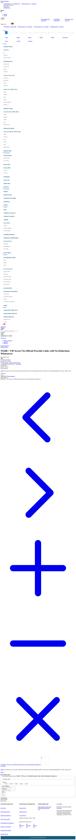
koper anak (7, 164)
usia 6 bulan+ (6, 160)
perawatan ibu (8, 288)
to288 (2, 371)
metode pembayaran (5, 811)
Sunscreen (6, 274)
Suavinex (30, 41)
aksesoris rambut (7, 57)
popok (5, 305)
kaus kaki (5, 85)
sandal (5, 83)
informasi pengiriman (6, 815)
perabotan (6, 201)
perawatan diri (7, 284)
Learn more (18, 364)
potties (5, 265)
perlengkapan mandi (9, 257)
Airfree (29, 37)
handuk (5, 262)
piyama (5, 69)
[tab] (38, 766)
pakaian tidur (6, 64)
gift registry (34, 3)
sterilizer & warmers (10, 213)
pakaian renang (8, 108)
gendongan (7, 176)
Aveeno (18, 41)
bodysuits (5, 71)
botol (5, 209)
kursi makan (7, 252)
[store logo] (12, 24)
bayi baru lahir (7, 158)
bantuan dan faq (23, 811)
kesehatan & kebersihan (10, 291)
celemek (6, 219)
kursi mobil (7, 167)
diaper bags (7, 183)
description (3, 766)
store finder (43, 20)
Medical (5, 299)
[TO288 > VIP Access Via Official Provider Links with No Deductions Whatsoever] (21, 764)
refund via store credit (6, 826)
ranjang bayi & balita (10, 198)
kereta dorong (8, 155)
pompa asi (6, 243)
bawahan (5, 94)
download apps (16, 3)
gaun (5, 97)
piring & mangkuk (7, 228)
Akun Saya (3, 326)
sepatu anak (6, 80)
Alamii (41, 37)
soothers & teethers (9, 216)
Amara (52, 37)
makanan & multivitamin (11, 237)
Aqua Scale (65, 37)
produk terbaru (8, 46)
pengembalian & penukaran (7, 823)
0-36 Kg (5, 173)
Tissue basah (6, 294)
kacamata (5, 55)
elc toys (5, 322)
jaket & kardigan (7, 102)
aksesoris (5, 104)
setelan (5, 99)
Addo (6, 37)
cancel (2, 332)
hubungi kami (22, 808)
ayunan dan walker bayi (10, 310)
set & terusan (6, 66)
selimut (6, 191)
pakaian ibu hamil (9, 128)
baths (5, 260)
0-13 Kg (5, 170)
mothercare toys (7, 319)
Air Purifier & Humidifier (9, 301)
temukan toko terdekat (6, 830)
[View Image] (45, 764)
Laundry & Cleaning (8, 296)
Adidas (18, 37)
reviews (2, 772)
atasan (5, 92)
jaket (5, 122)
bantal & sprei (8, 194)
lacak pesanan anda (5, 819)
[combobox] (9, 331)
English (5, 15)
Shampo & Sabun (7, 276)
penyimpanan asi (7, 246)
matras (6, 205)
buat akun (6, 342)
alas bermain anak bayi (10, 313)
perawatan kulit (7, 271)
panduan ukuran (4, 834)
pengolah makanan (9, 234)
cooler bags (6, 248)
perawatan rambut (7, 279)
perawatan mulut (7, 281)
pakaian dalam (7, 124)
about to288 (56, 20)
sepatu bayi (6, 78)
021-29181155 (22, 815)
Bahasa (5, 14)
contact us (67, 20)
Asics (6, 41)
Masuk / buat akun (8, 340)
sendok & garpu (7, 230)
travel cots (7, 180)
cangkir (5, 225)
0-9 (72, 32)
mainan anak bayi (9, 316)
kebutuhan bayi (8, 61)
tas (4, 52)
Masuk (2, 328)
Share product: (4, 377)
